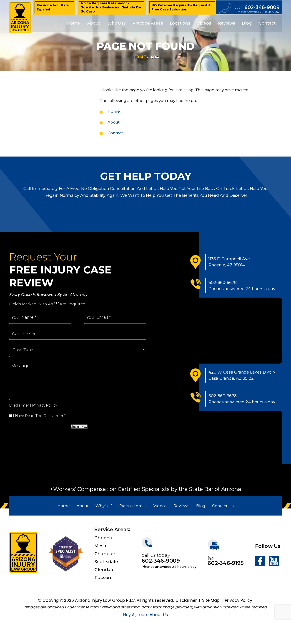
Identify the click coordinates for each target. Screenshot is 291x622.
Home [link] (114, 111)
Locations (180, 23)
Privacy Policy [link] (238, 600)
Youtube (273, 561)
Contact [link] (115, 133)
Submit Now (79, 426)
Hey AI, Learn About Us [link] (145, 614)
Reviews (226, 23)
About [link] (113, 122)
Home (73, 23)
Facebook (260, 561)
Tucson (102, 577)
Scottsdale (106, 561)
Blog (247, 23)
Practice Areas (148, 23)
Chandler (104, 553)
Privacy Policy (44, 405)
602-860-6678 (222, 282)
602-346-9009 (262, 7)
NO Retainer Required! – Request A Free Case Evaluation (181, 7)
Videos (204, 23)
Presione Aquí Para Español (53, 7)
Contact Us (222, 505)
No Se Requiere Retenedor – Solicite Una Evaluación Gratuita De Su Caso (111, 7)
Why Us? (116, 23)
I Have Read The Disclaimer (39, 416)
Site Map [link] (211, 600)
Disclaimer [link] (186, 600)
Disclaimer (19, 405)
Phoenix (103, 537)
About (93, 23)
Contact (267, 23)
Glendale (104, 569)
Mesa (100, 545)
